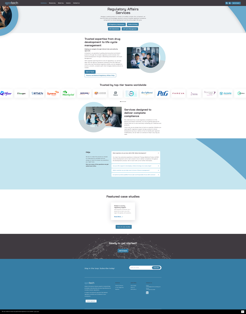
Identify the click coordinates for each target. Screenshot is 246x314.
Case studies (133, 285)
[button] (135, 153)
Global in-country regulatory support (120, 206)
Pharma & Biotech (119, 285)
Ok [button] (242, 311)
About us (133, 287)
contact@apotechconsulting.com (153, 286)
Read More (117, 216)
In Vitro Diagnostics (119, 287)
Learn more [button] (36, 311)
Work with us (133, 289)
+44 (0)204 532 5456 (150, 289)
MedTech (117, 289)
